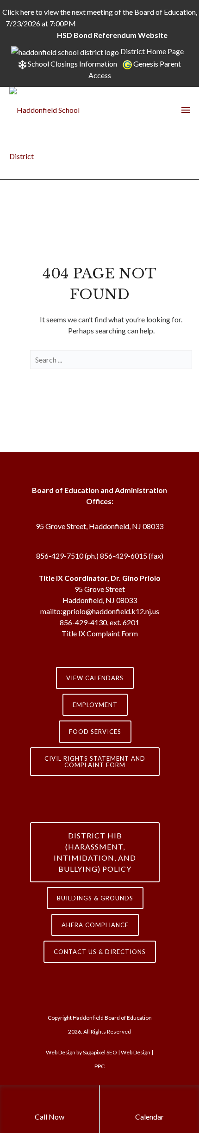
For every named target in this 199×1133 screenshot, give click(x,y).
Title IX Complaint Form (100, 633)
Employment (95, 704)
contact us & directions (100, 951)
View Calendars (95, 678)
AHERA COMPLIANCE (95, 925)
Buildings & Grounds (95, 898)
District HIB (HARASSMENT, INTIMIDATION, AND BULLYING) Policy (95, 852)
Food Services (95, 731)
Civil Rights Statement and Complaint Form (94, 762)
